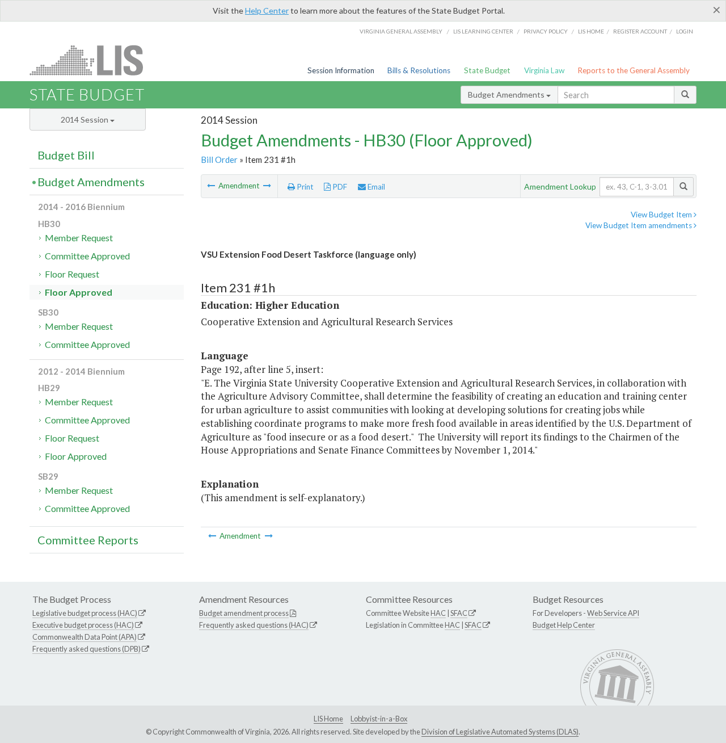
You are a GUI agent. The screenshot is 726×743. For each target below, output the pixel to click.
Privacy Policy (546, 31)
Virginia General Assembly (401, 31)
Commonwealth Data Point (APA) (84, 636)
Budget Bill (66, 155)
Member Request (79, 237)
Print (304, 186)
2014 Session (85, 119)
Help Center (267, 10)
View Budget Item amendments (639, 225)
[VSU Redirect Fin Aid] (212, 185)
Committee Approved (87, 255)
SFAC (458, 613)
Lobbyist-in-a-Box (379, 718)
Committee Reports (87, 540)
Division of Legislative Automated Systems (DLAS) (500, 731)
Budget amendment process (244, 613)
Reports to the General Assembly (633, 70)
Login (684, 31)
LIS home (591, 31)
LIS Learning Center (483, 31)
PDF (339, 186)
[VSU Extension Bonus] (267, 185)
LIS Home (328, 718)
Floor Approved (78, 292)
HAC (438, 613)
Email (375, 186)
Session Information (340, 70)
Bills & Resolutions (418, 70)
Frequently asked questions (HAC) (254, 624)
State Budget (487, 70)
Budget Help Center (564, 624)
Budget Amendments (507, 94)
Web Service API (613, 613)
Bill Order (219, 159)
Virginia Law (544, 70)
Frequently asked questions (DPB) (86, 648)
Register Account (640, 31)
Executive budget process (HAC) (83, 624)
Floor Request (72, 273)
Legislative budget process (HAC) (84, 613)
